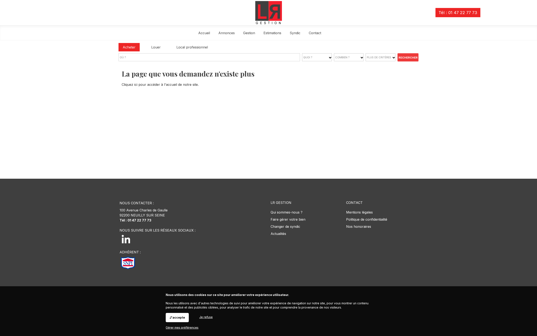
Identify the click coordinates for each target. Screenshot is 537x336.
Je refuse (206, 317)
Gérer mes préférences (182, 327)
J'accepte (177, 317)
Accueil (204, 33)
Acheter (129, 47)
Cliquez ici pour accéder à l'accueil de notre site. (160, 84)
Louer (156, 47)
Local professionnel (192, 47)
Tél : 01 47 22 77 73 (458, 12)
